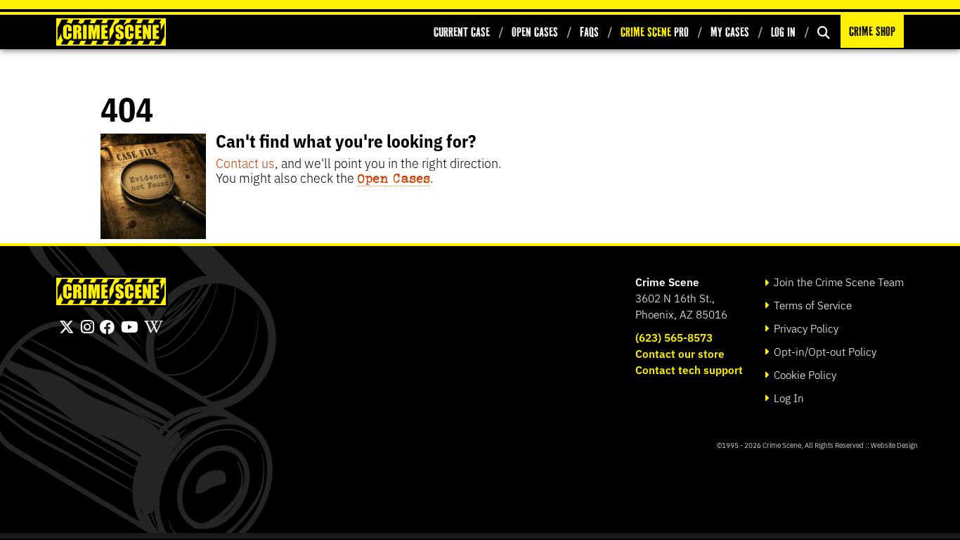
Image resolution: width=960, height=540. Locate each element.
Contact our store (680, 353)
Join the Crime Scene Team (837, 281)
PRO (655, 32)
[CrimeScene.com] (111, 291)
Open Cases (535, 32)
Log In (783, 32)
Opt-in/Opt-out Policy (823, 351)
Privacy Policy (804, 328)
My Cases (730, 32)
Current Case (462, 32)
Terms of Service (811, 304)
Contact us (245, 162)
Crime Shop (872, 31)
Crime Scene (667, 281)
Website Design (894, 444)
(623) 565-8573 (674, 337)
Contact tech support (689, 369)
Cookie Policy (803, 374)
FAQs (589, 32)
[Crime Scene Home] (111, 32)
